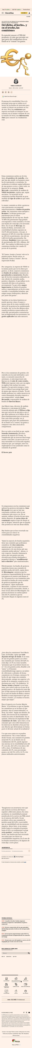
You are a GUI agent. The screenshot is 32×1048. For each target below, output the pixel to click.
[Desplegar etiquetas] (29, 851)
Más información (5, 858)
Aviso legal (8, 1031)
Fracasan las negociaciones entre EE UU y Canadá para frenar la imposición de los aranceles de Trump (16, 935)
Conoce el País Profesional (16, 999)
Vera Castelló (16, 85)
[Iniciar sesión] (29, 13)
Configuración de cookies (24, 1031)
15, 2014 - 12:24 (18, 88)
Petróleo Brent (26, 9)
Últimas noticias (7, 918)
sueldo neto (25, 980)
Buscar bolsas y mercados (9, 948)
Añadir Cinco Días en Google (10, 96)
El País (28, 16)
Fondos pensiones (6, 851)
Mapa (20, 1033)
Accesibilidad (15, 1033)
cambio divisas (16, 986)
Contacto (4, 1031)
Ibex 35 (4, 9)
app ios (16, 993)
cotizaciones (6, 993)
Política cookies (14, 1031)
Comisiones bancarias (17, 851)
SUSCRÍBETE (24, 13)
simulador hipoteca (16, 980)
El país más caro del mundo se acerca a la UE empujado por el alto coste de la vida (16, 940)
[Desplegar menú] (3, 13)
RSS (22, 1033)
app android (25, 993)
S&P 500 (14, 9)
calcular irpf (6, 980)
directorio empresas (25, 986)
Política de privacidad (7, 1033)
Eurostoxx (8, 956)
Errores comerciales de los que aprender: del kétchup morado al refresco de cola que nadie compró (16, 929)
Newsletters (26, 1033)
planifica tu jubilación (6, 987)
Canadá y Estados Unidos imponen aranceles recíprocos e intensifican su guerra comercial (14, 922)
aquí (25, 862)
